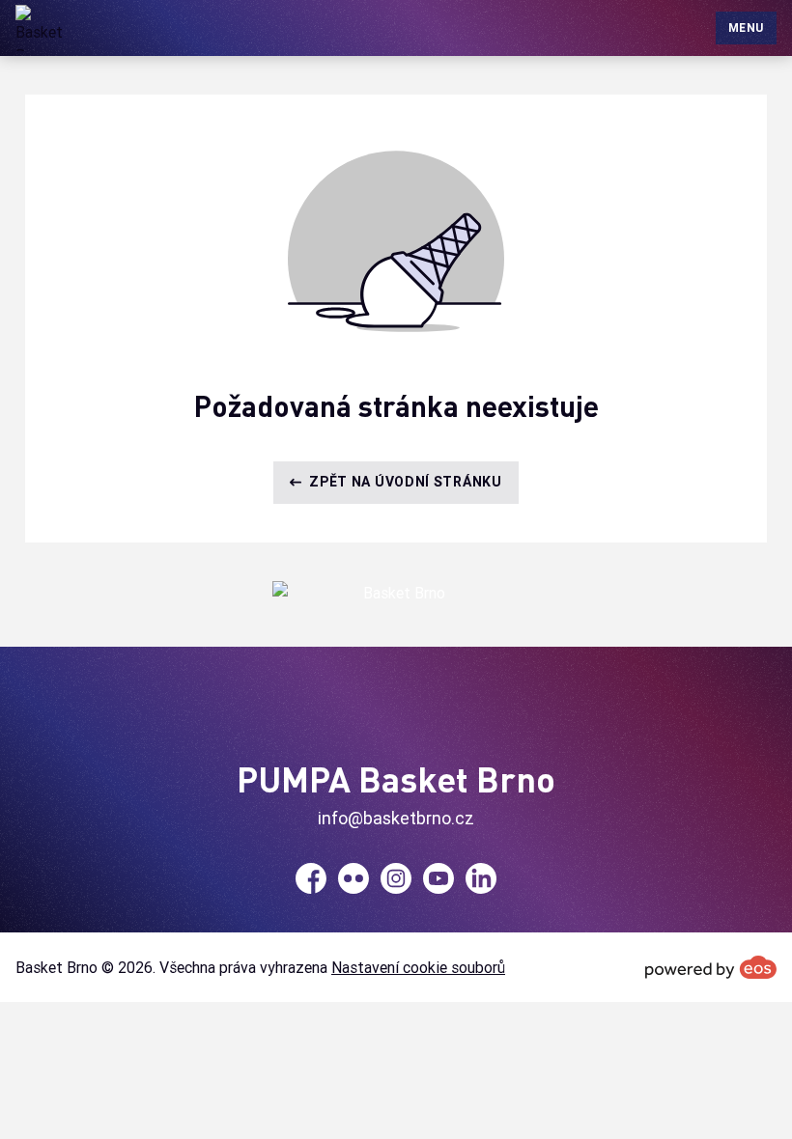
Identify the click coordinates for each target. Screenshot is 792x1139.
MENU (746, 27)
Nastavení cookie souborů (418, 967)
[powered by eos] (711, 967)
